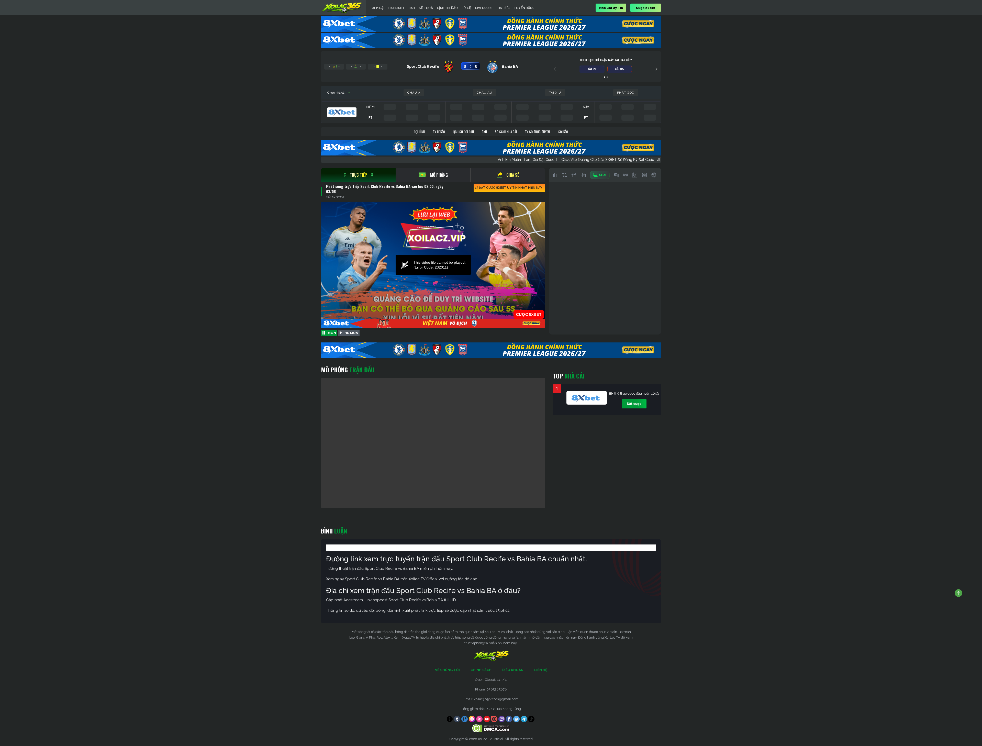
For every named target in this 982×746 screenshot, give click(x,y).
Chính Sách (481, 670)
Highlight (396, 7)
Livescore (484, 7)
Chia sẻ (512, 175)
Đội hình (419, 131)
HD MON (351, 333)
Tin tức (503, 7)
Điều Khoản (512, 670)
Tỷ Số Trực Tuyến (537, 131)
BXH (412, 7)
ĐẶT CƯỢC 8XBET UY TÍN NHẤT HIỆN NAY (510, 188)
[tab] (358, 175)
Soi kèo (563, 131)
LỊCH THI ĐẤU (447, 7)
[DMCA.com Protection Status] (491, 728)
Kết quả (426, 7)
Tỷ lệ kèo (439, 131)
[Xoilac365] (342, 7)
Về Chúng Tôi (447, 670)
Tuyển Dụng (524, 7)
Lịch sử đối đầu (463, 131)
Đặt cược (634, 404)
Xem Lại (378, 7)
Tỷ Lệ (466, 7)
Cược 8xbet (645, 7)
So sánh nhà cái (506, 131)
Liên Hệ (540, 670)
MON (332, 333)
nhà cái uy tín (611, 7)
